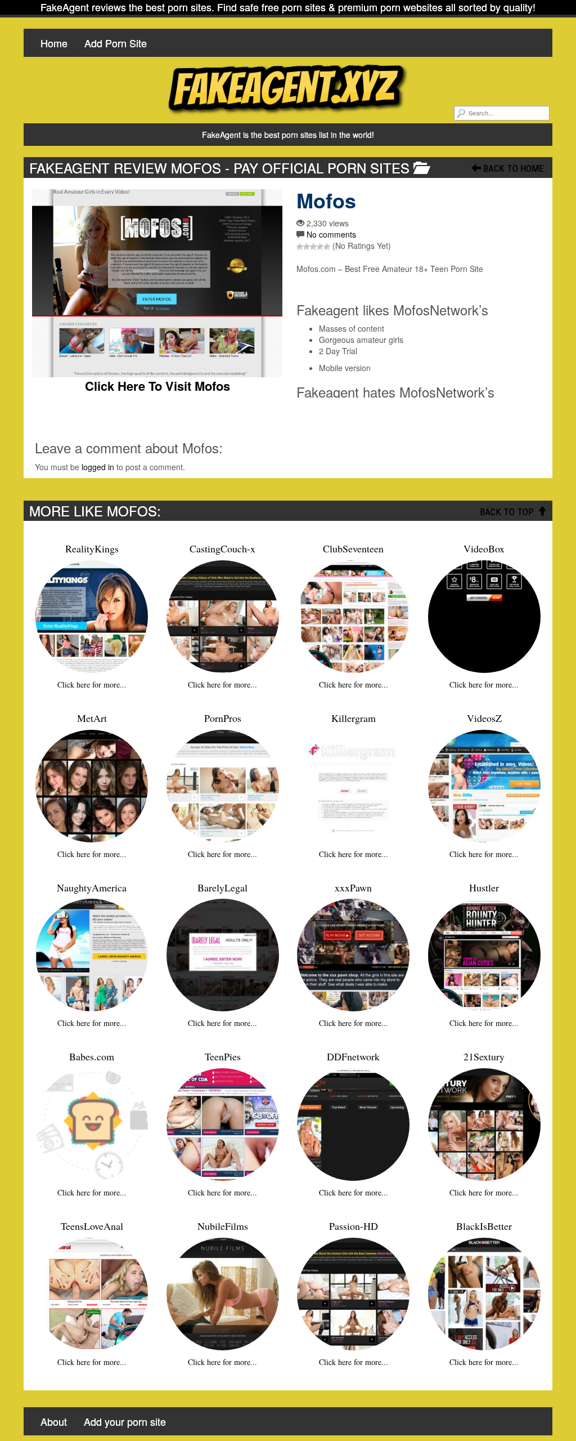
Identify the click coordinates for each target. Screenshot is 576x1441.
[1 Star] (299, 246)
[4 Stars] (320, 246)
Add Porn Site (115, 42)
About (53, 1421)
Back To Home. (514, 168)
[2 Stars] (306, 246)
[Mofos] (157, 283)
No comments (331, 234)
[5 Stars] (326, 246)
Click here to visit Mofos (157, 386)
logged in (98, 466)
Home (54, 42)
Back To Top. (508, 511)
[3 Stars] (313, 246)
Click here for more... (92, 684)
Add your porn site (125, 1421)
